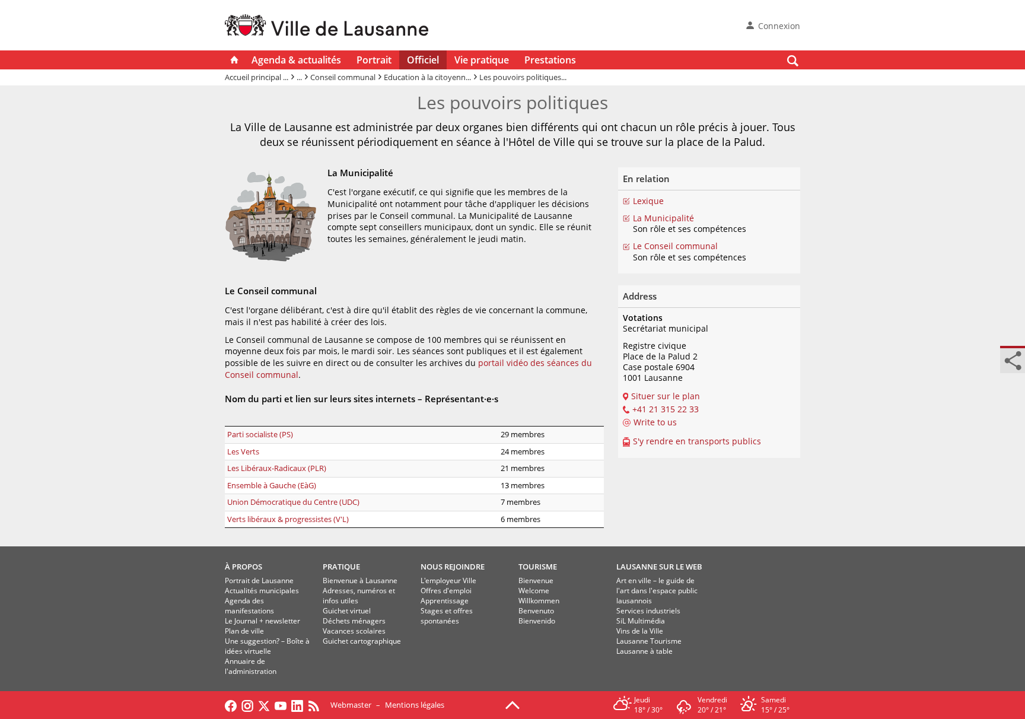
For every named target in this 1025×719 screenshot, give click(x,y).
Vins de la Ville (639, 631)
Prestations (550, 59)
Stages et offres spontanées (447, 616)
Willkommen (538, 601)
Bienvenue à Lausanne (360, 580)
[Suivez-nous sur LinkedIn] (297, 704)
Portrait (373, 59)
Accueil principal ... (256, 77)
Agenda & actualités (296, 59)
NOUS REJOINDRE (453, 566)
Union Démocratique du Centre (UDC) (293, 502)
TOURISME (537, 566)
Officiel (423, 59)
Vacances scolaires (354, 631)
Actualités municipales (262, 591)
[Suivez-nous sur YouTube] (281, 704)
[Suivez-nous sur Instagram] (247, 704)
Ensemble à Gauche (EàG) (271, 485)
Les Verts (243, 451)
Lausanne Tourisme (649, 641)
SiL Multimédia (640, 621)
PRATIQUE (341, 566)
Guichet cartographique (362, 641)
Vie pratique (481, 59)
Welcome (533, 591)
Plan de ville (244, 631)
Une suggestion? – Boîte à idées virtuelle (267, 646)
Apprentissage (445, 601)
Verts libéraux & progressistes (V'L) (288, 519)
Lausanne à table (644, 651)
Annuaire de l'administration (250, 666)
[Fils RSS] (317, 704)
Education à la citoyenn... (427, 77)
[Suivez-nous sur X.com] (264, 704)
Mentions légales (414, 704)
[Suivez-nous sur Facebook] (231, 704)
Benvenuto (536, 611)
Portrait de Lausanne (259, 580)
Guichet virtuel (347, 611)
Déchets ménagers (354, 621)
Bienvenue (535, 580)
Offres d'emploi (446, 591)
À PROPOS (243, 566)
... (299, 77)
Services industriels (648, 611)
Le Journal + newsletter (262, 621)
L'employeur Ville (448, 580)
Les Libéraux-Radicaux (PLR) (276, 468)
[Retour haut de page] (512, 704)
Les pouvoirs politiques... (522, 77)
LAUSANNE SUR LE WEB (659, 566)
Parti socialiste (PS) (260, 434)
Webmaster (350, 704)
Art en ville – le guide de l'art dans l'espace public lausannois (657, 590)
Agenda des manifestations (249, 606)
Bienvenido (536, 621)
